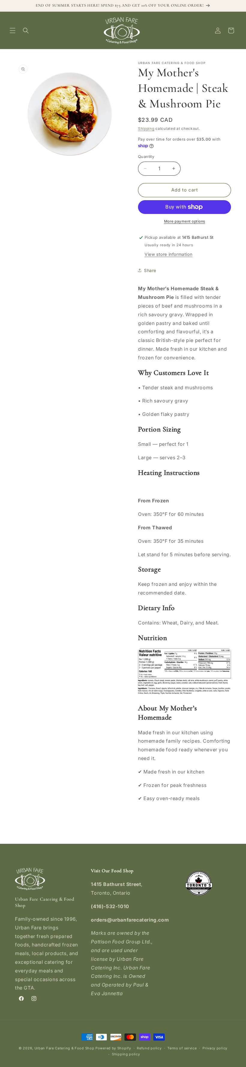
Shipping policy (126, 1054)
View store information (168, 254)
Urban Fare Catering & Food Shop (64, 1048)
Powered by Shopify (113, 1048)
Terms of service (181, 1048)
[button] (12, 30)
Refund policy (149, 1048)
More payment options (184, 221)
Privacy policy (214, 1048)
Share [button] (150, 270)
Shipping (146, 128)
